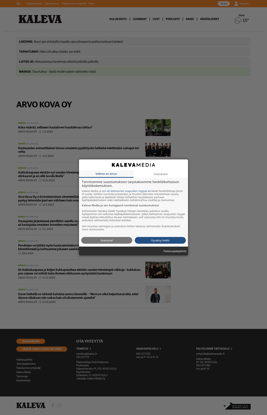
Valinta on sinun (106, 173)
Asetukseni (161, 174)
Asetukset (107, 240)
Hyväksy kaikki (160, 240)
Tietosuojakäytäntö (174, 251)
